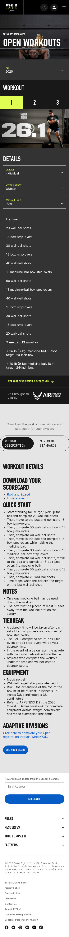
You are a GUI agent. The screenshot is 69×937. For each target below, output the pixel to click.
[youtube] (27, 927)
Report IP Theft (13, 909)
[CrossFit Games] (11, 7)
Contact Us (11, 904)
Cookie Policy (12, 893)
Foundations (15, 498)
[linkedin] (34, 927)
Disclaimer (10, 898)
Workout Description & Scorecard (28, 381)
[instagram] (20, 927)
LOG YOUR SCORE (15, 750)
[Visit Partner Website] (47, 396)
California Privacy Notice (18, 914)
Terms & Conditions (16, 882)
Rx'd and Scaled (18, 494)
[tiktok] (41, 927)
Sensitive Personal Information (21, 919)
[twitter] (13, 927)
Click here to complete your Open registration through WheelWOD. (26, 735)
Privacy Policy (12, 888)
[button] (64, 7)
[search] (44, 7)
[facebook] (6, 927)
